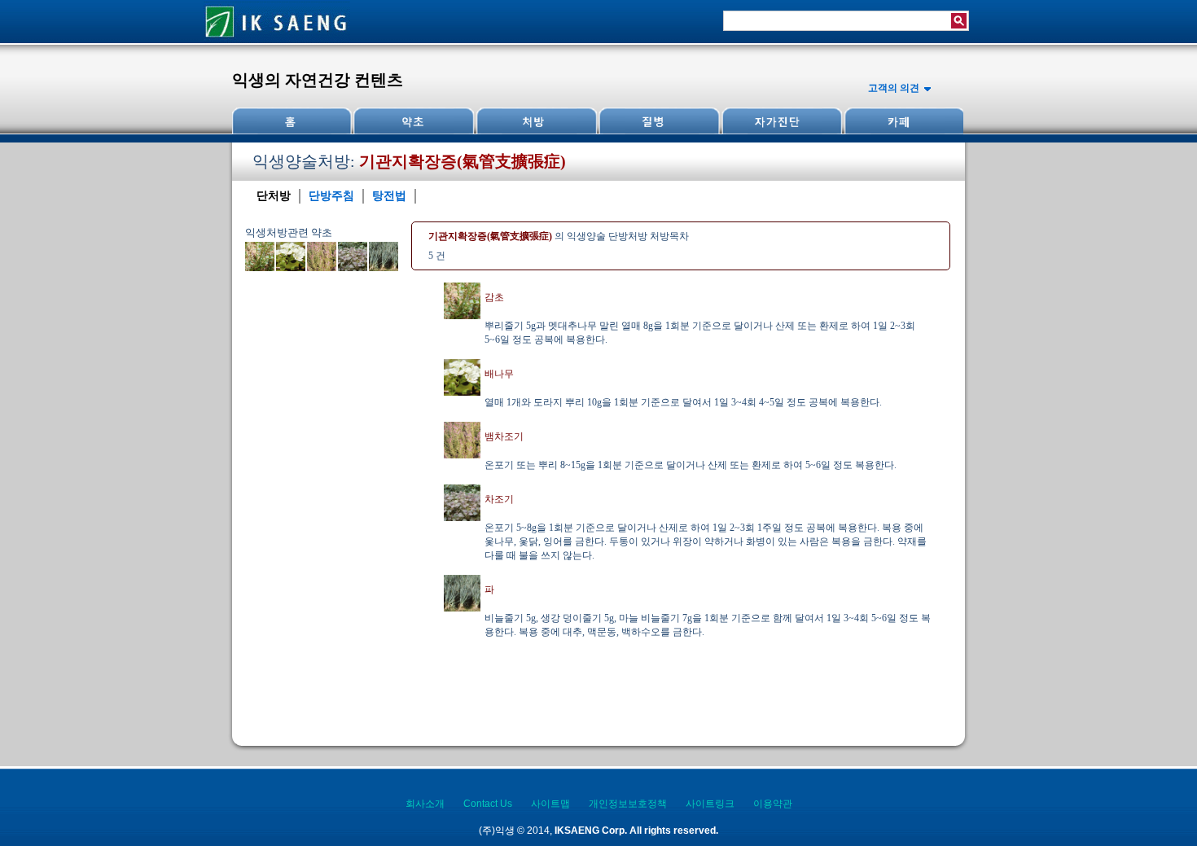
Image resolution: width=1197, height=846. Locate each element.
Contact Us (487, 803)
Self (780, 120)
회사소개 (425, 803)
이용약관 (772, 803)
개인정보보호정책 (628, 803)
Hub (414, 120)
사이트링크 (710, 803)
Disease (658, 120)
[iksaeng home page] (277, 40)
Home (292, 120)
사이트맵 (550, 803)
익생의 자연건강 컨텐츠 (317, 80)
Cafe (902, 120)
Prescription (536, 120)
